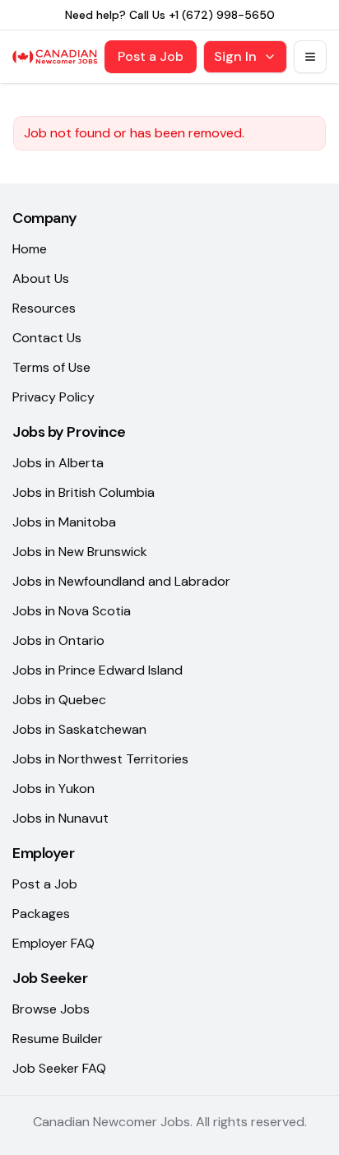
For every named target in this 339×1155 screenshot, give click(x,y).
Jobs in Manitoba (64, 522)
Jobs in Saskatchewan (79, 729)
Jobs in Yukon (53, 788)
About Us (40, 278)
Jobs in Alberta (58, 462)
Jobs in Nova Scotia (71, 610)
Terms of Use (51, 367)
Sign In (235, 56)
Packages (41, 913)
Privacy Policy (53, 397)
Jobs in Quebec (59, 699)
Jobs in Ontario (58, 640)
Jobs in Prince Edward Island (97, 670)
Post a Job (150, 56)
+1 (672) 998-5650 (222, 14)
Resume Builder (57, 1038)
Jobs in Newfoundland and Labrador (121, 581)
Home (29, 248)
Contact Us (46, 337)
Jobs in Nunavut (60, 818)
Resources (44, 308)
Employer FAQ (53, 943)
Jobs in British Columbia (83, 492)
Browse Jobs (51, 1009)
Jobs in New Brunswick (79, 551)
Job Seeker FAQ (59, 1068)
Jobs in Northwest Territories (100, 759)
